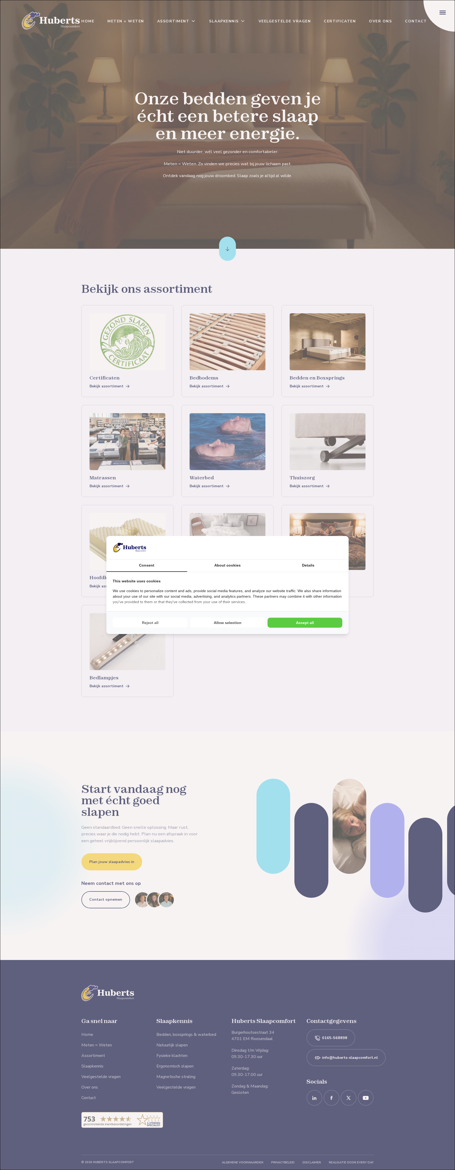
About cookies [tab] (227, 565)
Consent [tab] (146, 565)
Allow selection (227, 623)
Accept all (305, 623)
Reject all (150, 623)
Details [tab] (308, 565)
